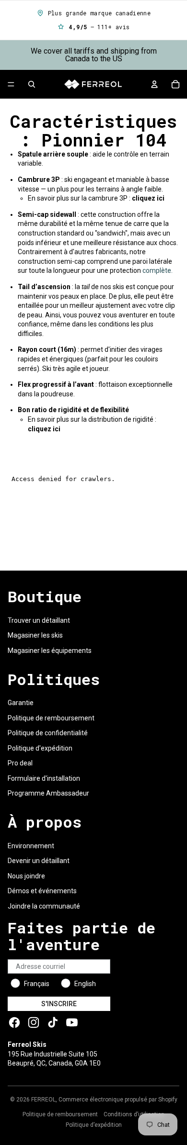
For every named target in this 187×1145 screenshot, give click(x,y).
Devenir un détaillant (39, 860)
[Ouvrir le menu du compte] (154, 84)
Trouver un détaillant (39, 620)
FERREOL (43, 1099)
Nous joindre (26, 876)
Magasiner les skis (35, 635)
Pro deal (20, 763)
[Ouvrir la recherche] (31, 84)
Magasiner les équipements (50, 650)
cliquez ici (44, 429)
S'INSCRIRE (59, 1004)
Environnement (31, 846)
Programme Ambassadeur (48, 793)
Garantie (21, 703)
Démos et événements (42, 891)
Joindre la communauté (44, 906)
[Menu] (11, 84)
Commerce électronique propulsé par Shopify (117, 1099)
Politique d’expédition (94, 1125)
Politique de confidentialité (48, 733)
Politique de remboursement (51, 718)
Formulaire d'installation (44, 778)
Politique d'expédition (40, 748)
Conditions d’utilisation (134, 1114)
